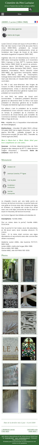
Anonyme (11, 187)
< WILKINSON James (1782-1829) (8, 430)
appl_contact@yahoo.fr (22, 438)
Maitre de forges (13, 35)
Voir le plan (11, 180)
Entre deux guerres (14, 29)
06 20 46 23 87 (9, 438)
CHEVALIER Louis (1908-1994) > (32, 430)
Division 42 (11, 167)
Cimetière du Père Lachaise (20, 4)
